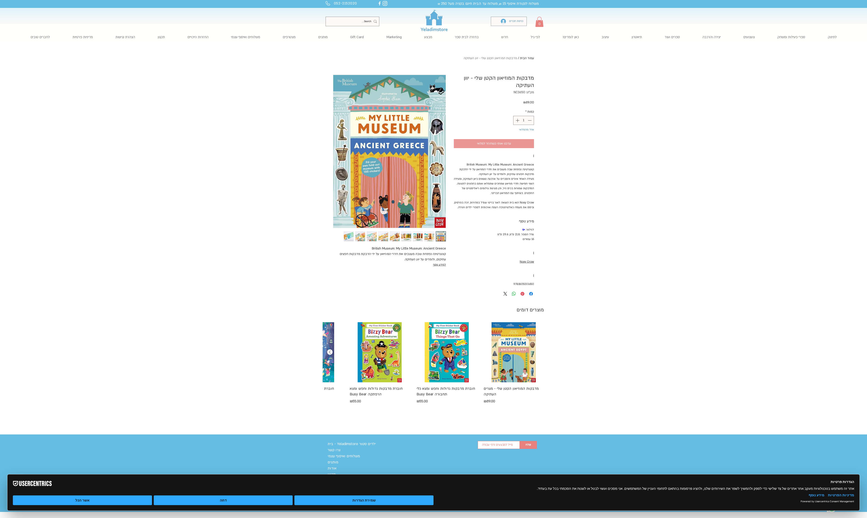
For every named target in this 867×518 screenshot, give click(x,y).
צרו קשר (334, 450)
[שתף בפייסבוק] (531, 293)
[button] (539, 22)
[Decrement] (530, 120)
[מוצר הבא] (330, 352)
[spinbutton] (523, 120)
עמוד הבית (527, 58)
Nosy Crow (527, 262)
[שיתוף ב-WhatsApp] (514, 293)
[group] (433, 369)
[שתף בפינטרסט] (522, 293)
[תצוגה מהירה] (514, 352)
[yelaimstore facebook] (379, 3)
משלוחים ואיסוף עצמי (344, 456)
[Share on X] (505, 293)
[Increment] (517, 120)
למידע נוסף (439, 264)
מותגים (333, 462)
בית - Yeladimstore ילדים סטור (352, 443)
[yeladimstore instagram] (384, 3)
